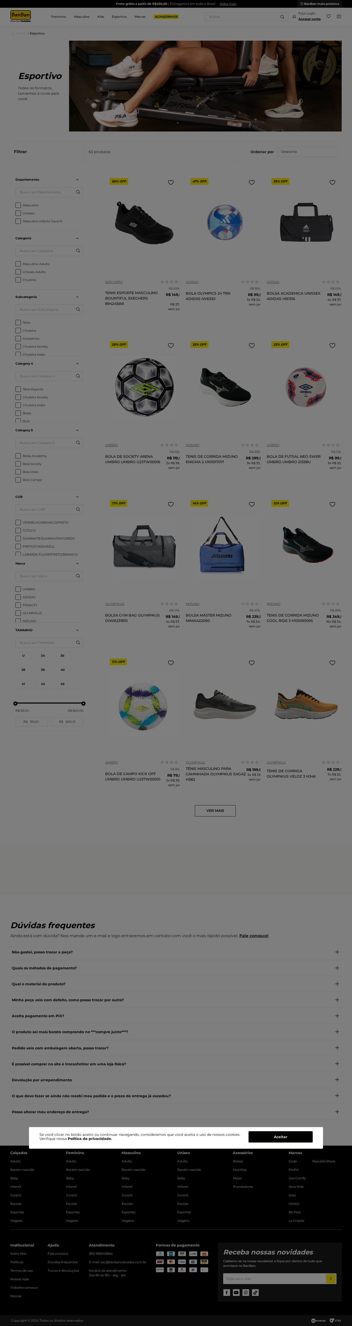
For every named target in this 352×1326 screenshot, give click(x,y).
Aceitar (280, 1137)
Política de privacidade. (90, 1138)
